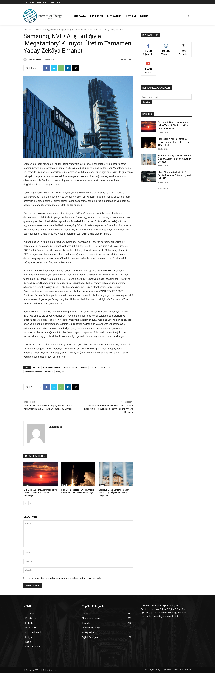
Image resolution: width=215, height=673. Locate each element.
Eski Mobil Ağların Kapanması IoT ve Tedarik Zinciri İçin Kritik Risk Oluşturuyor (40, 493)
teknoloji (49, 371)
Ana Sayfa (27, 29)
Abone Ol (148, 62)
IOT (111, 367)
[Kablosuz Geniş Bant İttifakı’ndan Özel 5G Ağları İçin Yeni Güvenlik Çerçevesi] (116, 474)
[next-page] (30, 503)
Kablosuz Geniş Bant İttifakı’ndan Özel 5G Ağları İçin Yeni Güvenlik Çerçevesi (114, 493)
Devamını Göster (165, 188)
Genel (36, 29)
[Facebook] (46, 68)
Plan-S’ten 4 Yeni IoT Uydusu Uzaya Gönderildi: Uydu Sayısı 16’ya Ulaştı (173, 142)
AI (39, 367)
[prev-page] (25, 503)
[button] (188, 16)
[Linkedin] (68, 68)
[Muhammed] (25, 59)
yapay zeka (60, 371)
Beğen (148, 44)
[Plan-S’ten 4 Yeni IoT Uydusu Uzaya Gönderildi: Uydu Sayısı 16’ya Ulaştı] (78, 474)
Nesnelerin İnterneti (33, 371)
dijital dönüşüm (70, 367)
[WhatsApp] (61, 68)
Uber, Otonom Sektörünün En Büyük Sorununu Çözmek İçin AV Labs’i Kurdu (174, 175)
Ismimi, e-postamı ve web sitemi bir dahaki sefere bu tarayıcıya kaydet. (64, 578)
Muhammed (35, 60)
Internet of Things (98, 367)
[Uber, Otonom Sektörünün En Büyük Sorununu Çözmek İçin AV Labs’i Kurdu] (148, 176)
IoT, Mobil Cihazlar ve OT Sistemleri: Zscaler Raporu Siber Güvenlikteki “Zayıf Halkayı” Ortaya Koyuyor (108, 409)
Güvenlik (83, 367)
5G (34, 367)
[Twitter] (54, 68)
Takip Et (166, 44)
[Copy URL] (75, 68)
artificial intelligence (51, 367)
